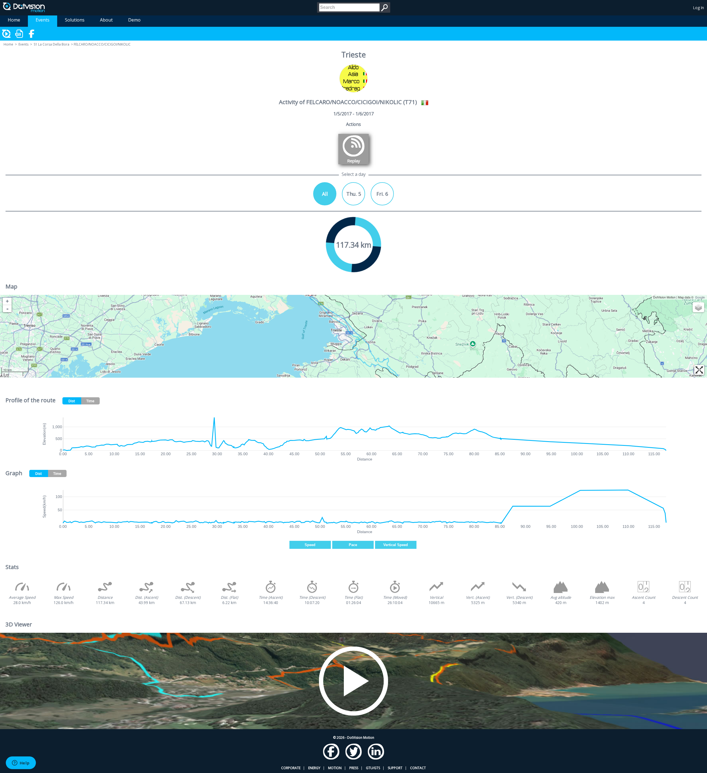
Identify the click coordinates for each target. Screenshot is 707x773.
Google (700, 297)
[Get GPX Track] (19, 34)
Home (14, 20)
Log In (698, 7)
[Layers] (698, 307)
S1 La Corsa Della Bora (51, 44)
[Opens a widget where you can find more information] (21, 763)
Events (42, 20)
